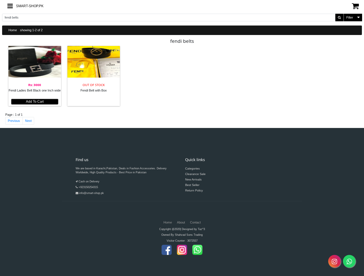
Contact (195, 222)
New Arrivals (193, 179)
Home (12, 30)
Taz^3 (201, 229)
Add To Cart (35, 101)
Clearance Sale (195, 174)
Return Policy (194, 190)
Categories (192, 168)
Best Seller (192, 185)
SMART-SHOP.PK (22, 6)
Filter (349, 17)
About (181, 222)
